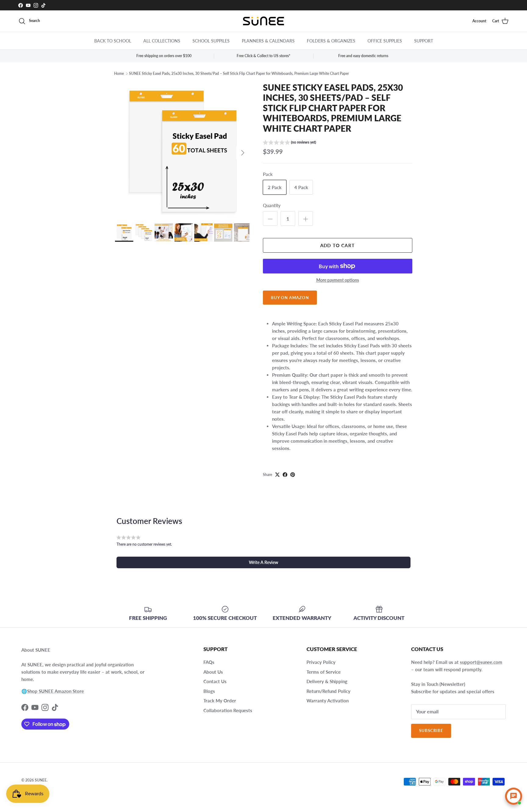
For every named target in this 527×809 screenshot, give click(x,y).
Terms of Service (324, 672)
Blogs (209, 691)
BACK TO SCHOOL (112, 40)
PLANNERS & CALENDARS (268, 40)
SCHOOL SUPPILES (211, 40)
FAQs (208, 662)
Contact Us (215, 681)
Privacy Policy (321, 662)
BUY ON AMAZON (290, 297)
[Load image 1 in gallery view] (182, 149)
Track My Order (219, 700)
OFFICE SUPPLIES (384, 40)
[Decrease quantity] (270, 218)
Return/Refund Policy (328, 691)
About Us (213, 672)
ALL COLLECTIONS (161, 40)
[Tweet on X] (277, 474)
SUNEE (41, 780)
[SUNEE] (263, 21)
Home (119, 73)
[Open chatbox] (513, 796)
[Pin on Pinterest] (292, 474)
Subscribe (431, 730)
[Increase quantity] (305, 218)
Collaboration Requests (227, 710)
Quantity (272, 205)
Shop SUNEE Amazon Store (55, 691)
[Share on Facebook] (285, 474)
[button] (289, 143)
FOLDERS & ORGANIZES (331, 40)
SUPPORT (423, 40)
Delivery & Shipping (327, 681)
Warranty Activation (328, 700)
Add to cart (337, 245)
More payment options (337, 280)
